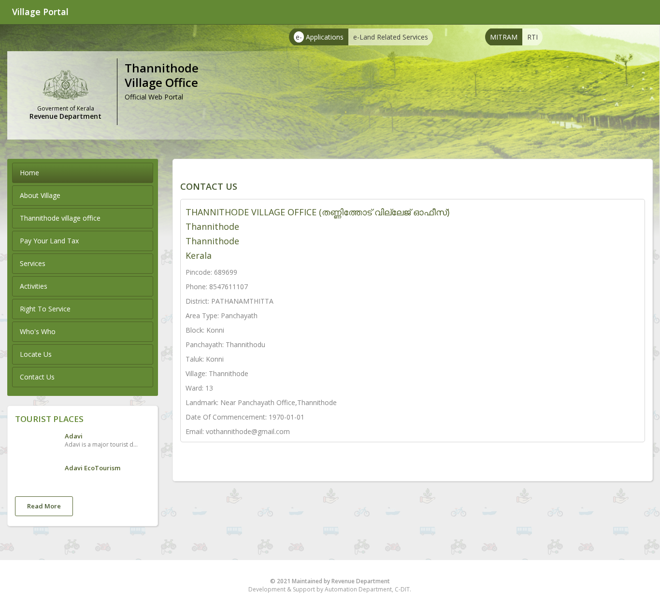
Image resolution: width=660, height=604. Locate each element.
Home (29, 172)
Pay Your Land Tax (49, 240)
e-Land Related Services (390, 37)
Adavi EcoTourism (92, 468)
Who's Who (38, 331)
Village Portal (40, 11)
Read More (44, 506)
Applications (320, 37)
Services (32, 263)
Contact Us (37, 376)
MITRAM (503, 37)
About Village (40, 195)
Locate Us (36, 354)
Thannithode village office (60, 218)
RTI (532, 37)
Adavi (74, 436)
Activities (33, 286)
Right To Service (45, 308)
